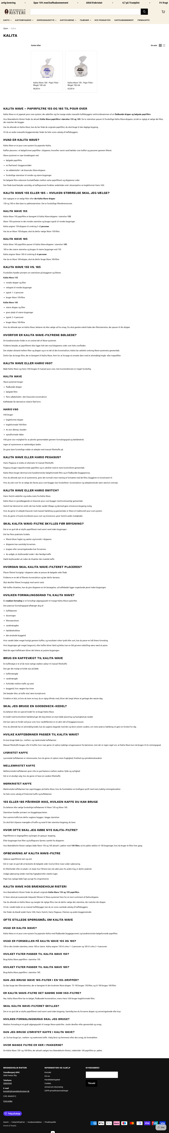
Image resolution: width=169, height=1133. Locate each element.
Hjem (5, 28)
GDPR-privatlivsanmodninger (56, 1091)
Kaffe (6, 20)
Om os (47, 1076)
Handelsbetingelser (52, 1080)
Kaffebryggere (23, 20)
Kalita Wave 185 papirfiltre (14, 244)
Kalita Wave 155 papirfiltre (14, 216)
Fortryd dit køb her (18, 1122)
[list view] (164, 45)
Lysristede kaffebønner (13, 758)
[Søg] (144, 12)
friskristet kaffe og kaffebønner (37, 794)
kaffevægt (10, 664)
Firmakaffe (144, 20)
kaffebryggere (72, 132)
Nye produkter (103, 20)
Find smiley (7, 1101)
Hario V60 (26, 369)
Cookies (47, 1083)
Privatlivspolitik (50, 1122)
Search (6, 1122)
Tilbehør (85, 20)
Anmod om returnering (53, 1087)
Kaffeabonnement (124, 20)
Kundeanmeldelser (35, 1122)
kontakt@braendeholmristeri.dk (16, 1091)
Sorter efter (36, 45)
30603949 (7, 1083)
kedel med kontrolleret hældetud (20, 717)
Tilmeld (91, 1083)
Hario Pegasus (9, 463)
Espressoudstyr (46, 20)
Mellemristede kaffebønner (15, 771)
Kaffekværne (67, 20)
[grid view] (160, 45)
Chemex (65, 912)
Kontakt (47, 1072)
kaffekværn (20, 650)
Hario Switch (9, 496)
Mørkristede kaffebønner (14, 789)
